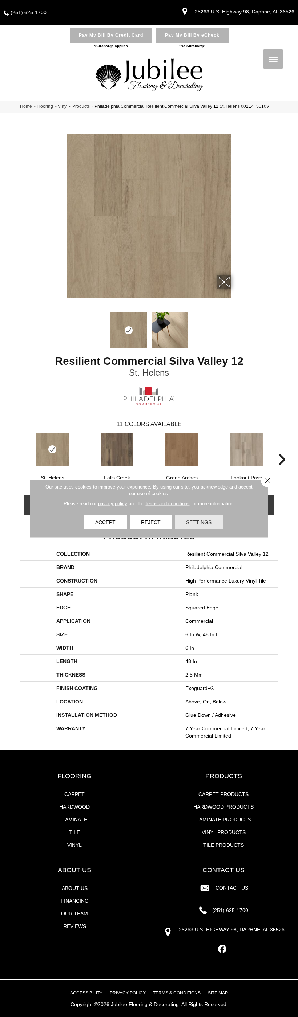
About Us (75, 888)
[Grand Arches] (181, 449)
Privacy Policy (128, 993)
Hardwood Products (223, 807)
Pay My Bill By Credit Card (111, 35)
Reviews (74, 926)
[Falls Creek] (117, 449)
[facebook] (222, 949)
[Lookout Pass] (246, 449)
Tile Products (223, 845)
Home (26, 106)
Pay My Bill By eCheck (192, 35)
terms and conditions (168, 503)
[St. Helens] (52, 449)
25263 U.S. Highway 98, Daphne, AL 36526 (244, 12)
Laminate (74, 819)
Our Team (74, 913)
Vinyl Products (224, 832)
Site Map (218, 993)
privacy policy (112, 503)
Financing (75, 901)
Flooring (45, 106)
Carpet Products (223, 794)
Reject (151, 522)
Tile (74, 832)
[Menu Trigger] (273, 59)
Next (236, 326)
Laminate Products (223, 819)
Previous (61, 326)
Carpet (74, 794)
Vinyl (63, 106)
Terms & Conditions (177, 993)
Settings (199, 522)
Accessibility (86, 993)
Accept (105, 522)
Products (81, 106)
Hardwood (74, 807)
